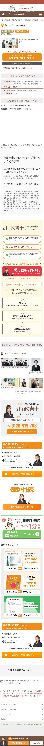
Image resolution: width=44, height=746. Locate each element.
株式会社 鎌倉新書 (35, 724)
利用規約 (3, 719)
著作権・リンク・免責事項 (8, 705)
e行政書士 (6, 20)
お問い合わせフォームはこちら (23, 432)
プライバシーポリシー (7, 714)
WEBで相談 (36, 743)
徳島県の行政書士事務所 (15, 353)
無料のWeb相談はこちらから (21, 284)
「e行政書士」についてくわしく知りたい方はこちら (21, 278)
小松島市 (14, 87)
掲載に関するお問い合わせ (8, 709)
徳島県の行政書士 (17, 20)
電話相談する (20, 743)
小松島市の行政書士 (31, 20)
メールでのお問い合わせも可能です (23, 63)
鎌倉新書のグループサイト (23, 670)
